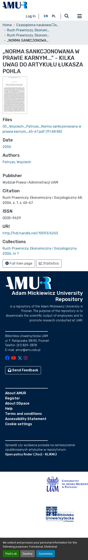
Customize (46, 553)
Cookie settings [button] (18, 424)
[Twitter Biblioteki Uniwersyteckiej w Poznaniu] (20, 358)
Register (12, 398)
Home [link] (7, 25)
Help (9, 408)
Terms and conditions (23, 414)
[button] (15, 5)
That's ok (11, 553)
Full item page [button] (20, 263)
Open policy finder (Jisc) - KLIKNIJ (31, 454)
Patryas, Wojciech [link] (17, 162)
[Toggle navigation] (79, 16)
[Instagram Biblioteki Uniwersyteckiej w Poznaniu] (26, 358)
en (46, 16)
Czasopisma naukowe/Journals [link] (37, 25)
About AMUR (15, 393)
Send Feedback (24, 370)
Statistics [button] (50, 263)
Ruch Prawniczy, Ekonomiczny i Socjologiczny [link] (28, 30)
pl (54, 16)
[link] (44, 129)
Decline (27, 553)
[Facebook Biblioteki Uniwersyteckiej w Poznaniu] (7, 358)
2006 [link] (7, 147)
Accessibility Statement (25, 419)
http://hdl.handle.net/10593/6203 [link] (30, 233)
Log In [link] (31, 16)
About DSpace (17, 403)
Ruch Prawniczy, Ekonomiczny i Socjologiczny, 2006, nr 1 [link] (28, 35)
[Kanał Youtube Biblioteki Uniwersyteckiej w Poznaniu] (13, 358)
